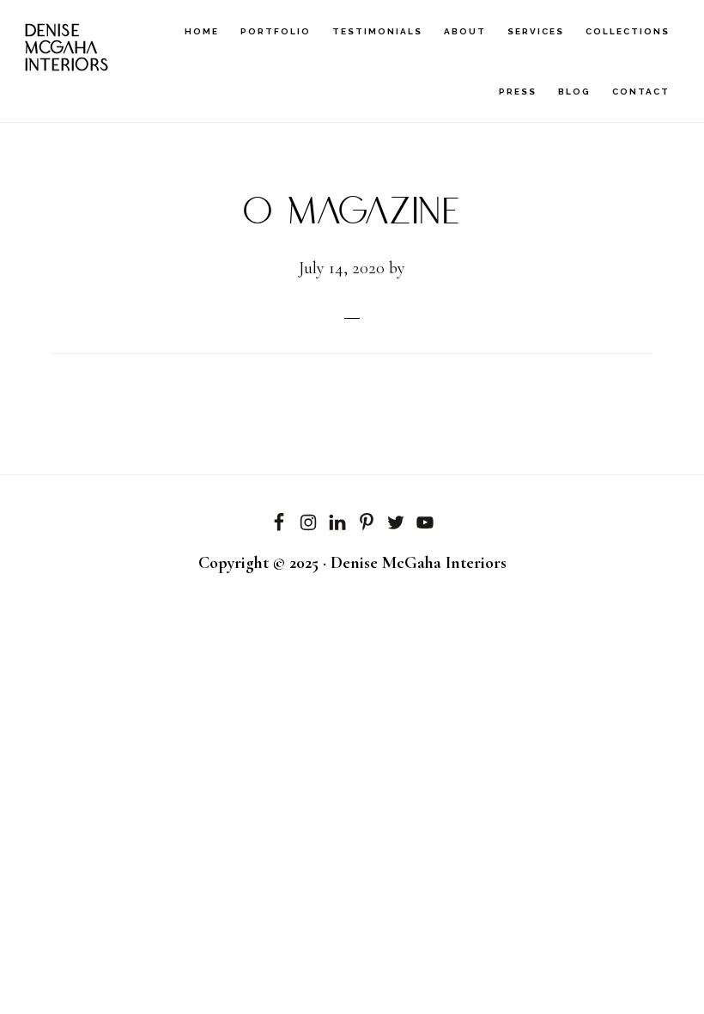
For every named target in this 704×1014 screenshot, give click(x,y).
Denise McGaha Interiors (68, 48)
